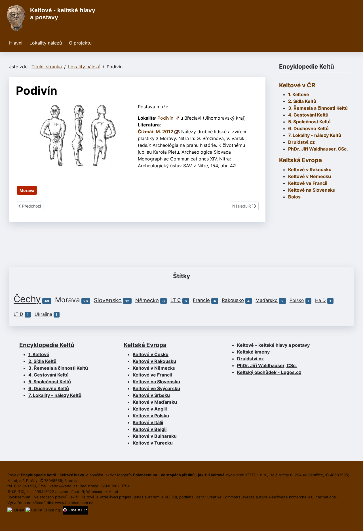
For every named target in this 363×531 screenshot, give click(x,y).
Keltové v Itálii (148, 422)
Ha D (320, 300)
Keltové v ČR (297, 85)
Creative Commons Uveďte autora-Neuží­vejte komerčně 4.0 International (272, 497)
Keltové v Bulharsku (155, 436)
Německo (147, 300)
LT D (18, 314)
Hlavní (15, 43)
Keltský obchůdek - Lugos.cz (269, 372)
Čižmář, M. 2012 (156, 131)
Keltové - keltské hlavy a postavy (273, 345)
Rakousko (233, 300)
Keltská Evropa (300, 160)
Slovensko (108, 300)
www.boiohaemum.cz (74, 502)
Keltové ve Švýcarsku (156, 388)
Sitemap (71, 480)
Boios (294, 197)
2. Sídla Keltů (302, 101)
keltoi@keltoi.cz (63, 486)
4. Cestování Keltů (308, 115)
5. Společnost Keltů (309, 121)
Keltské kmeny (253, 352)
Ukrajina (43, 314)
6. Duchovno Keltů (308, 128)
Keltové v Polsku (151, 415)
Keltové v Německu (154, 368)
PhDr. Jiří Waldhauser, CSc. (318, 149)
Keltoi (113, 491)
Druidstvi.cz (301, 142)
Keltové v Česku (150, 354)
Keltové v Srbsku (151, 395)
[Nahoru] (353, 520)
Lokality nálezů (45, 43)
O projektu (80, 43)
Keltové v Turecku (153, 443)
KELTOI (171, 497)
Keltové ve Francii (152, 375)
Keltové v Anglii (150, 409)
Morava (27, 190)
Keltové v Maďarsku (155, 402)
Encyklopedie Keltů (46, 344)
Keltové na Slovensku (156, 381)
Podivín (166, 118)
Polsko (297, 300)
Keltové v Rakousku (310, 169)
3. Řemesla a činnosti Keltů (318, 108)
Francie (201, 300)
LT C (175, 300)
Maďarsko (267, 300)
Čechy (27, 298)
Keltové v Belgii (149, 429)
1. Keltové (298, 94)
